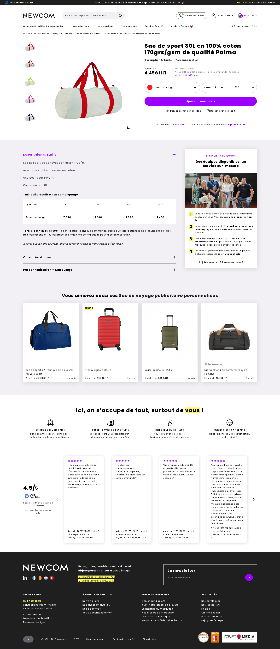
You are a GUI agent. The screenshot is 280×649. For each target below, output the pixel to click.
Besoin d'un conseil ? (223, 110)
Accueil (26, 34)
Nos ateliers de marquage (158, 612)
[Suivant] (30, 131)
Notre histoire (90, 601)
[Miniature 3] (30, 98)
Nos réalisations (211, 605)
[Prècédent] (56, 499)
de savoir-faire (243, 26)
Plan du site (149, 639)
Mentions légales (95, 639)
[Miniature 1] (30, 63)
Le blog (205, 608)
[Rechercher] (120, 16)
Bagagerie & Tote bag (62, 34)
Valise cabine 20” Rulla (158, 370)
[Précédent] (30, 41)
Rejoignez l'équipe (212, 620)
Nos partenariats (211, 616)
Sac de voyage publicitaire (88, 34)
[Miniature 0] (30, 46)
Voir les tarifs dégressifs (188, 75)
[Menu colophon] (28, 639)
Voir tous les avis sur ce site (38, 511)
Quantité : (211, 87)
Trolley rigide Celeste (98, 370)
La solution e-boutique (156, 616)
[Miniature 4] (30, 116)
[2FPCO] (215, 637)
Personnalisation (187, 60)
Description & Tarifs (158, 60)
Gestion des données (123, 639)
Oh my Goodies (211, 612)
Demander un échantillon (185, 110)
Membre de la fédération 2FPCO (162, 620)
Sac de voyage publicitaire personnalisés (168, 295)
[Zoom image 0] (88, 86)
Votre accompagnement (97, 612)
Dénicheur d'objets (153, 601)
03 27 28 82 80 (246, 2)
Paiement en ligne (34, 622)
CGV (76, 639)
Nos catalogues (211, 601)
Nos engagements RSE (96, 605)
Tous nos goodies (41, 34)
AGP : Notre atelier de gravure (160, 605)
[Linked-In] (25, 578)
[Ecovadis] (203, 637)
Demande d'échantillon (37, 618)
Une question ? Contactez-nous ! (223, 262)
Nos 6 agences (91, 608)
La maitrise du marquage (157, 608)
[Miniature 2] (30, 81)
